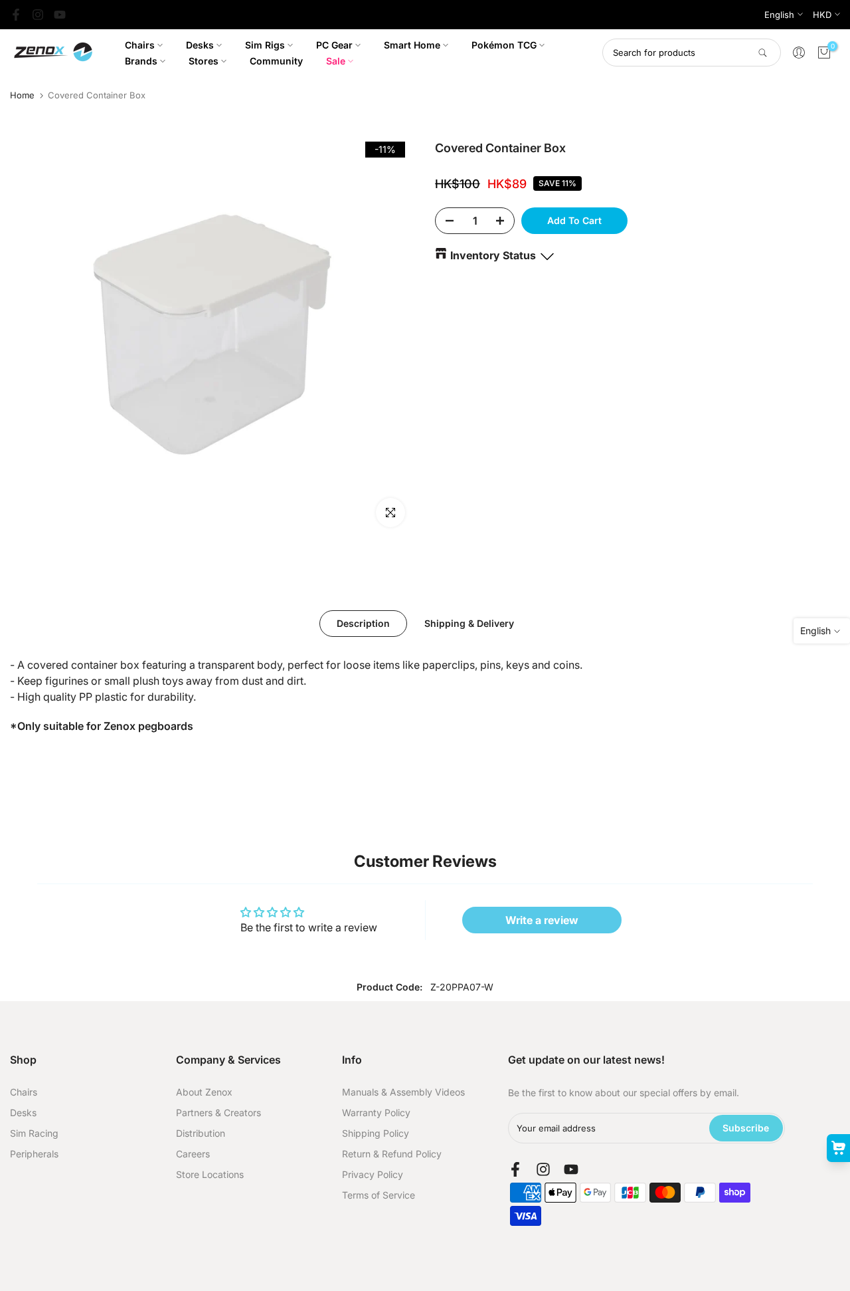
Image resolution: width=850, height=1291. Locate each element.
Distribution (200, 1133)
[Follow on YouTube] (60, 15)
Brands (141, 60)
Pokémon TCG (504, 45)
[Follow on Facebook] (16, 15)
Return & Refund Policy (392, 1153)
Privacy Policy (372, 1174)
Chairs (140, 45)
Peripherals (34, 1153)
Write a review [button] (541, 920)
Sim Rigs (265, 45)
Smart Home (412, 45)
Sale (335, 60)
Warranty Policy (376, 1112)
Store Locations (210, 1174)
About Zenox (204, 1092)
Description (363, 623)
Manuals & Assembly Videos (403, 1092)
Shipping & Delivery (469, 623)
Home (22, 95)
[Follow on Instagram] (38, 15)
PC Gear (334, 45)
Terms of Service (378, 1195)
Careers (193, 1153)
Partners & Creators (218, 1112)
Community (276, 60)
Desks (200, 45)
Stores (203, 60)
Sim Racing (34, 1133)
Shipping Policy (375, 1133)
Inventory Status (493, 255)
